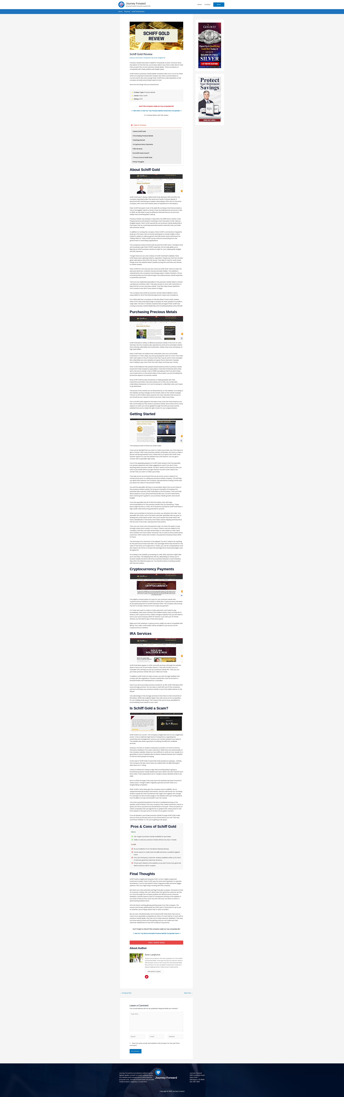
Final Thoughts (139, 162)
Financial (147, 58)
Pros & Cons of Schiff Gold (143, 158)
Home (199, 4)
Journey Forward (136, 3)
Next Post (188, 993)
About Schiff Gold (139, 131)
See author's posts (154, 971)
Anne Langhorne (152, 955)
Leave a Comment (136, 58)
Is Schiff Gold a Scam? (141, 153)
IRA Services (138, 149)
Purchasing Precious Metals (143, 136)
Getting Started (139, 140)
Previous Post (125, 993)
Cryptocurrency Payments (143, 144)
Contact (207, 4)
